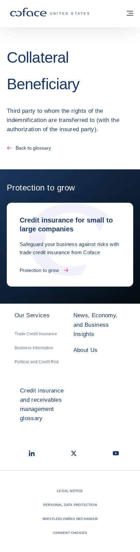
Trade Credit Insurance (36, 334)
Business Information (34, 348)
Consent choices (70, 533)
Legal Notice (70, 491)
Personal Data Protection (70, 505)
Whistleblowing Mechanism (70, 519)
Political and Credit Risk (37, 361)
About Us (85, 350)
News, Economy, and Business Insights (95, 324)
